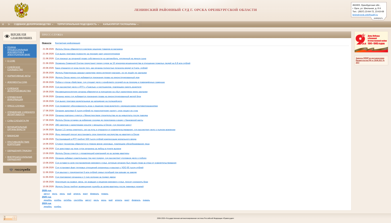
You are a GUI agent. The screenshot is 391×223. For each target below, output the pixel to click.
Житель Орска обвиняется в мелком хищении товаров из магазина (89, 49)
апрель (77, 193)
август (47, 193)
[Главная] (3, 24)
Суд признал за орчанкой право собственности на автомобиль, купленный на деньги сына (100, 58)
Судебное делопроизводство (32, 24)
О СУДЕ (11, 61)
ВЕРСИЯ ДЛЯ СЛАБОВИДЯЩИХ (21, 36)
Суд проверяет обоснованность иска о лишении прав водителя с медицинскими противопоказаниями (106, 106)
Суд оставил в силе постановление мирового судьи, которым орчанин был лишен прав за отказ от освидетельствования (115, 163)
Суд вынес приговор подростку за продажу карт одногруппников (87, 53)
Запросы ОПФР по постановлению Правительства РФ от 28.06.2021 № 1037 (370, 60)
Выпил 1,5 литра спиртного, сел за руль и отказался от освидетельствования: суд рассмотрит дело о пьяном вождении (115, 129)
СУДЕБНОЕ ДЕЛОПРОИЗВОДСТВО (19, 89)
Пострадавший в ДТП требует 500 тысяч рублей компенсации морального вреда (95, 139)
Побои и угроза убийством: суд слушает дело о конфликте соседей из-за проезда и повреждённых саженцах (110, 82)
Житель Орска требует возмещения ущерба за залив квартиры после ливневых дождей (99, 186)
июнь (62, 193)
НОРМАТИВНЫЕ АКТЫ (18, 76)
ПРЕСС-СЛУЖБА (15, 106)
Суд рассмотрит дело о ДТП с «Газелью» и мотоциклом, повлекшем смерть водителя (98, 87)
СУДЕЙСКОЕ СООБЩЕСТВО (15, 68)
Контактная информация (67, 43)
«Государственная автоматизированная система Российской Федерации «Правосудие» (199, 218)
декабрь (48, 200)
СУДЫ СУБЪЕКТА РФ (18, 120)
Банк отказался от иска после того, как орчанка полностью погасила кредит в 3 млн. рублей (101, 68)
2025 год (46, 197)
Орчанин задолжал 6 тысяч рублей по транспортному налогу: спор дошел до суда (96, 110)
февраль (94, 193)
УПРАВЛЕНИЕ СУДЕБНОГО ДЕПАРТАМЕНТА (21, 113)
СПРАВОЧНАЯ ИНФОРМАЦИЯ (15, 98)
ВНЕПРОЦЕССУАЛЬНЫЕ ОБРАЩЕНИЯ (19, 158)
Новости (46, 43)
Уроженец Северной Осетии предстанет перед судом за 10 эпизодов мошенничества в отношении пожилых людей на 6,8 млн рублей (122, 63)
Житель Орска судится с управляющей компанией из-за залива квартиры (92, 153)
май (69, 193)
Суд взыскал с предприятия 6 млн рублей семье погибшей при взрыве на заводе (96, 172)
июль (54, 193)
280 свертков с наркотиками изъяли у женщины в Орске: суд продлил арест (93, 125)
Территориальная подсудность (77, 24)
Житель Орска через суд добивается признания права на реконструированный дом (97, 77)
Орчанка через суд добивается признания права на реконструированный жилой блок (98, 96)
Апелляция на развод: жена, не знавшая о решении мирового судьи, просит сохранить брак (101, 181)
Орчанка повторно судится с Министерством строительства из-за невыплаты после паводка (101, 115)
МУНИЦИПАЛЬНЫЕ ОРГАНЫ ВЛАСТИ (17, 128)
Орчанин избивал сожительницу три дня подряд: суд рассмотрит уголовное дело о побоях (100, 158)
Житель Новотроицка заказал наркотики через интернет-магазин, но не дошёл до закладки (101, 72)
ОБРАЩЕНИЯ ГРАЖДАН (19, 150)
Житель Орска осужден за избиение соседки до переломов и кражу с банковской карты (99, 120)
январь (104, 193)
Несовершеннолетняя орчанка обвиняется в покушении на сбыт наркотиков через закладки (101, 91)
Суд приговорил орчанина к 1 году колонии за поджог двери (85, 177)
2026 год (46, 190)
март (85, 193)
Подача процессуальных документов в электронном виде (18, 51)
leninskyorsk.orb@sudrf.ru (365, 14)
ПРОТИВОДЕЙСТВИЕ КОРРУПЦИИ (18, 143)
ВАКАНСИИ (13, 135)
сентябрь (78, 200)
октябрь (67, 200)
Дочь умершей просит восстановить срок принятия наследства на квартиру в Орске (97, 134)
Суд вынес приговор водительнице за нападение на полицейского (88, 101)
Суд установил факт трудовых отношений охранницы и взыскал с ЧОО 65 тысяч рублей (99, 167)
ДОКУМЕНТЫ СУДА (17, 82)
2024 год (46, 203)
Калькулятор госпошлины (120, 24)
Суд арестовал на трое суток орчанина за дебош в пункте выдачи (88, 148)
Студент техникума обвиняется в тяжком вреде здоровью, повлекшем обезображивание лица (102, 144)
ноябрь (57, 200)
